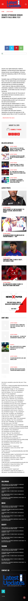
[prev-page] (3, 377)
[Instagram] (12, 134)
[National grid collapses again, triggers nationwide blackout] (5, 369)
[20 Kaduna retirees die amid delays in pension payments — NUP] (5, 157)
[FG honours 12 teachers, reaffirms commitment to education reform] (5, 180)
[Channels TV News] (8, 129)
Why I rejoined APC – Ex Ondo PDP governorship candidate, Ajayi (18, 336)
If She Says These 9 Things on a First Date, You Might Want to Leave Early (17, 326)
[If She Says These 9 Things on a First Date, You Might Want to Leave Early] (5, 325)
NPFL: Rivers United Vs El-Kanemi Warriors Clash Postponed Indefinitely (18, 348)
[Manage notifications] (24, 597)
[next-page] (5, 377)
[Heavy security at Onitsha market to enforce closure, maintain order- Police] (5, 149)
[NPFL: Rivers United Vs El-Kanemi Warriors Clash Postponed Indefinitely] (5, 347)
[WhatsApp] (21, 48)
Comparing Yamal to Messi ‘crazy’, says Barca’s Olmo (17, 165)
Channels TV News (15, 130)
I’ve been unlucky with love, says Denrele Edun (18, 358)
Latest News (10, 11)
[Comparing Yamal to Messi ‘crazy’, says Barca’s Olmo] (5, 164)
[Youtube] (18, 134)
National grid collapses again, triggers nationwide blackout (17, 369)
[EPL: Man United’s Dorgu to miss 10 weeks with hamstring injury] (5, 172)
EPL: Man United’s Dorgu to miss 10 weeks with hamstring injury (18, 173)
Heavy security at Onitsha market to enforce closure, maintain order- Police (17, 149)
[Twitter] (11, 48)
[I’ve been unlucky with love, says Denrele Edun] (5, 358)
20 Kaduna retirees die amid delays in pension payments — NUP (18, 157)
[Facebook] (7, 48)
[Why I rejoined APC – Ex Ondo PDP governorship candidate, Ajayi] (5, 336)
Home (3, 11)
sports (12, 344)
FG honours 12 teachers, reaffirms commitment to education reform (17, 181)
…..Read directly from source (8, 118)
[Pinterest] (16, 48)
